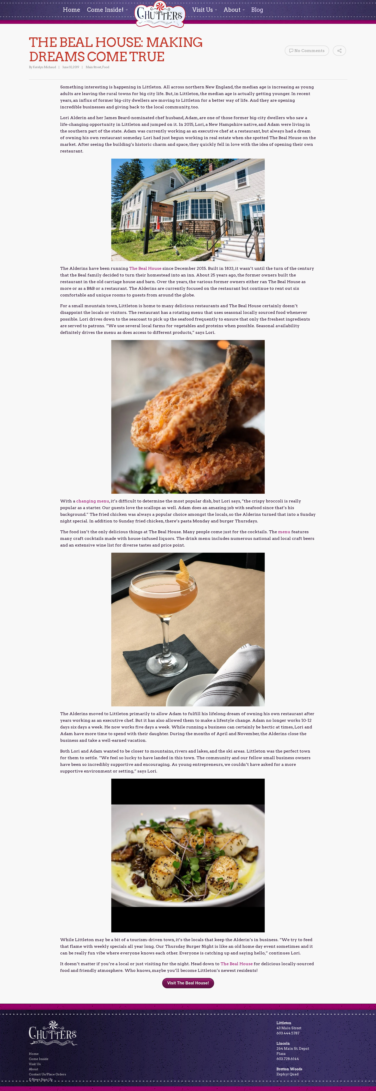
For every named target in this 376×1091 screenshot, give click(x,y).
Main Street (93, 67)
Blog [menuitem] (257, 9)
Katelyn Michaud (44, 67)
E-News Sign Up (41, 1079)
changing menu (92, 501)
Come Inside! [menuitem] (105, 9)
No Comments (309, 50)
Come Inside (38, 1059)
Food (105, 67)
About (33, 1069)
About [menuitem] (232, 9)
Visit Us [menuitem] (202, 9)
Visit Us (35, 1064)
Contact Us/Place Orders (47, 1074)
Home (34, 1054)
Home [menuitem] (71, 9)
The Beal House (144, 268)
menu (283, 531)
